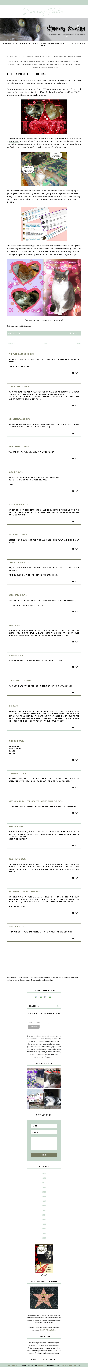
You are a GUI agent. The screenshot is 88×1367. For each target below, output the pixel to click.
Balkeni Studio (54, 1365)
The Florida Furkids (19, 354)
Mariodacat (15, 535)
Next (79, 343)
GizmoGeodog (16, 505)
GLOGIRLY (13, 472)
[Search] (57, 1006)
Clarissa (13, 655)
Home (46, 343)
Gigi (10, 706)
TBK (78, 1365)
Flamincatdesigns (18, 387)
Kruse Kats (29, 92)
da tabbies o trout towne (22, 892)
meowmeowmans (17, 419)
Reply (75, 373)
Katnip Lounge (16, 562)
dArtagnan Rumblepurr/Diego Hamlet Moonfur (33, 801)
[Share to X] (73, 333)
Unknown (13, 741)
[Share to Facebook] (70, 333)
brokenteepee (16, 447)
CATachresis (15, 595)
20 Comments (14, 333)
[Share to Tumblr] (76, 333)
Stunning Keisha (29, 1365)
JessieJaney (15, 773)
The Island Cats (17, 681)
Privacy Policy (49, 1359)
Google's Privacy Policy (47, 1330)
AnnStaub (14, 927)
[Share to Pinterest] (78, 333)
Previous (11, 343)
